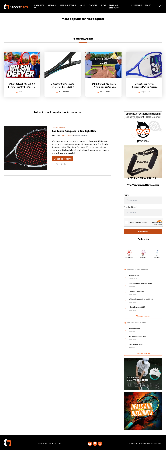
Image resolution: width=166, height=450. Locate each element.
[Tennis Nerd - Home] (16, 6)
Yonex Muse (134, 276)
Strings (52, 5)
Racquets (39, 5)
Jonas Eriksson (67, 136)
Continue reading (63, 158)
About (148, 5)
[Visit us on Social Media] (90, 444)
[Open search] (160, 6)
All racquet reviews (143, 316)
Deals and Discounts (114, 6)
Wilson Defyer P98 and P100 (140, 283)
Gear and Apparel (68, 5)
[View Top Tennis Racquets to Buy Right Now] (25, 148)
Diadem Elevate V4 (136, 291)
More (82, 5)
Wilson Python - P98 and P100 (141, 299)
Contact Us (55, 443)
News (103, 5)
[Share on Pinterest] (62, 165)
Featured (93, 5)
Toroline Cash (134, 329)
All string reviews (143, 353)
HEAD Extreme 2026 (137, 307)
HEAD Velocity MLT (136, 344)
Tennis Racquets (58, 127)
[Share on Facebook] (54, 165)
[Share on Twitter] (58, 165)
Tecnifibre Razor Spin (137, 336)
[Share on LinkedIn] (66, 165)
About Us (42, 443)
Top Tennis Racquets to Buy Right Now (74, 131)
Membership (136, 5)
